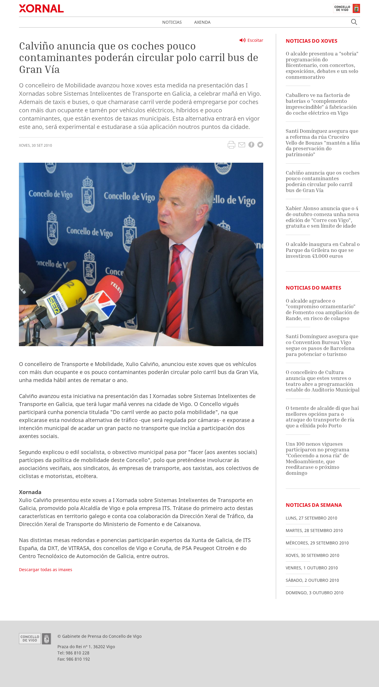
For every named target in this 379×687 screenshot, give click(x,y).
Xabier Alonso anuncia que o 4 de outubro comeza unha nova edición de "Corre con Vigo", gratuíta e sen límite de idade (322, 217)
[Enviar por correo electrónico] (241, 145)
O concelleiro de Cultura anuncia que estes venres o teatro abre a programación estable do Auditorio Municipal (322, 381)
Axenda (202, 22)
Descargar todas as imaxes (45, 569)
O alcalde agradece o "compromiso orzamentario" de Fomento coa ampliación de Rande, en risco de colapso (322, 309)
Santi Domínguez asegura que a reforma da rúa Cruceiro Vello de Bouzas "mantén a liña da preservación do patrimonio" (323, 142)
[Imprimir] (231, 145)
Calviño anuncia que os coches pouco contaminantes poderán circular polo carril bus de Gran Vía (323, 181)
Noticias (172, 22)
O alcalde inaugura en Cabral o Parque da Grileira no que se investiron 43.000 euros (323, 250)
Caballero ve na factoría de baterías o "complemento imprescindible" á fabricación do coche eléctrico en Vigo (321, 104)
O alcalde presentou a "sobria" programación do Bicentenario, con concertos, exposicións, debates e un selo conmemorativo (322, 65)
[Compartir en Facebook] (251, 145)
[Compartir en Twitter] (260, 145)
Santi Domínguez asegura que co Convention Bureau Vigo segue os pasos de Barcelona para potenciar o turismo (322, 345)
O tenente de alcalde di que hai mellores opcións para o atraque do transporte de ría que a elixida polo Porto (322, 417)
